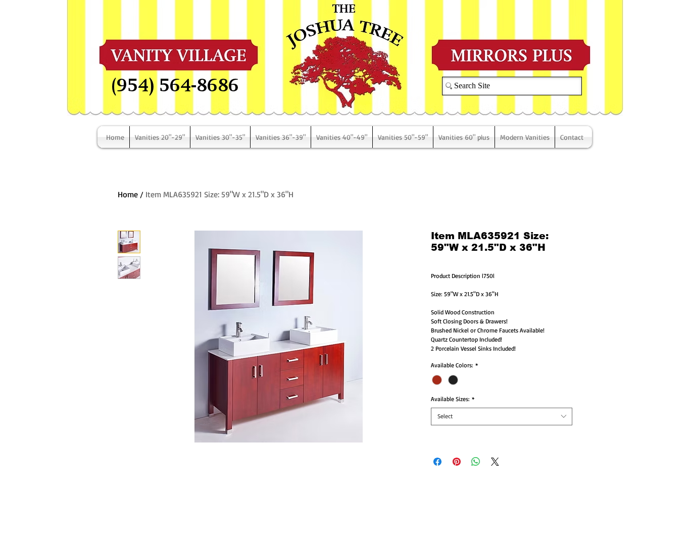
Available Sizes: (453, 399)
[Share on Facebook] (437, 462)
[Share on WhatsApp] (476, 462)
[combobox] (501, 416)
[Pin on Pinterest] (457, 462)
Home (128, 194)
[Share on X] (495, 462)
